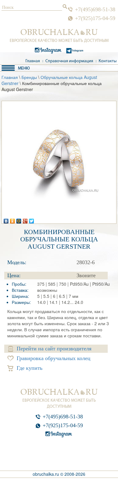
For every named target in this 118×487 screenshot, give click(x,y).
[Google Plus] (25, 219)
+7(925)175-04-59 (95, 18)
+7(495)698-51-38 (95, 9)
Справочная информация (69, 61)
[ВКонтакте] (6, 219)
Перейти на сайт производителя (54, 349)
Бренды (29, 77)
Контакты (107, 61)
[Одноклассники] (12, 219)
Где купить (29, 368)
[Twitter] (31, 219)
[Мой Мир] (19, 219)
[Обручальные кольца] (59, 32)
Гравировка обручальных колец (53, 358)
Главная (32, 61)
